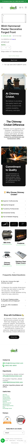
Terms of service (7, 402)
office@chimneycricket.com (12, 376)
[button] (1, 7)
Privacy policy (20, 440)
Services (5, 394)
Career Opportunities (8, 405)
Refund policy (6, 404)
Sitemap (5, 401)
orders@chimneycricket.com (13, 382)
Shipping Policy (7, 398)
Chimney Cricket (13, 438)
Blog (4, 407)
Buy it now (14, 60)
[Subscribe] (22, 433)
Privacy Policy (6, 397)
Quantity (3, 44)
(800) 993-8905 (11, 365)
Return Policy (6, 396)
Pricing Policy (6, 400)
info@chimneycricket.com (14, 363)
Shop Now (14, 337)
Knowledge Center (7, 408)
